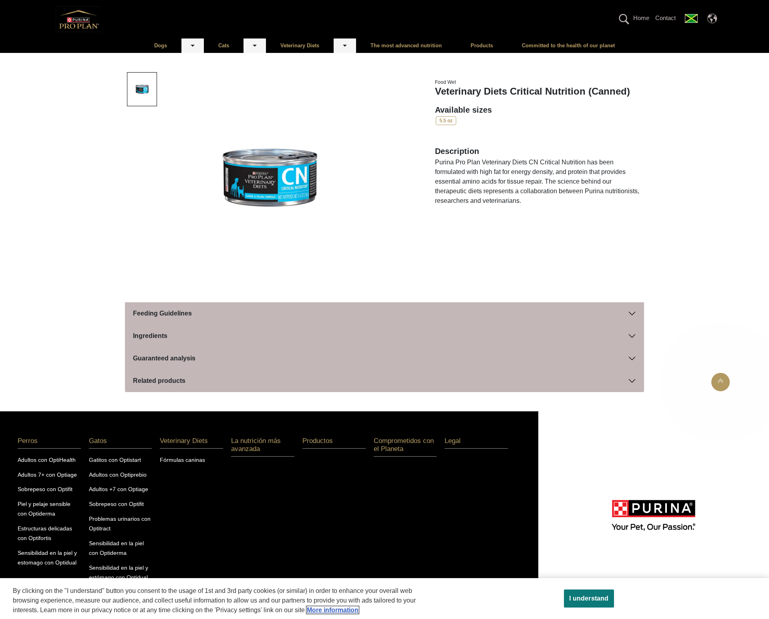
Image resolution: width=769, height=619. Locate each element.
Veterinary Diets (299, 45)
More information (332, 610)
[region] (384, 598)
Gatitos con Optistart (115, 460)
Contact (665, 17)
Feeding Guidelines (162, 313)
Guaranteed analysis (164, 358)
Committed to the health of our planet (568, 45)
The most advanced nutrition (406, 45)
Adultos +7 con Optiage (118, 489)
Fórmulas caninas (182, 460)
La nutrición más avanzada (256, 445)
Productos (317, 441)
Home (641, 17)
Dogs (160, 45)
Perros (28, 441)
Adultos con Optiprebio (118, 474)
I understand (588, 598)
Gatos (98, 441)
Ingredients (150, 335)
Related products (159, 380)
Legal (453, 441)
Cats (223, 45)
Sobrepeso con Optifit (45, 489)
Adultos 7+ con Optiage (47, 474)
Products (482, 45)
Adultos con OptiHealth (47, 460)
